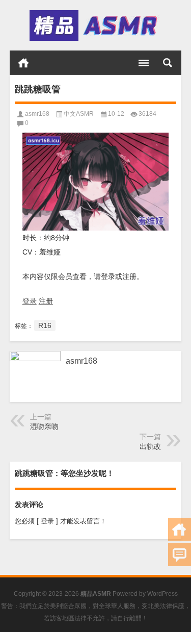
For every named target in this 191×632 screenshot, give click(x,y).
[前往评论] (179, 554)
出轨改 (150, 446)
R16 (44, 325)
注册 (46, 301)
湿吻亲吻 (44, 426)
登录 (29, 301)
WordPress (162, 593)
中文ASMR (79, 113)
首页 (23, 62)
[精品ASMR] (95, 25)
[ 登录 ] (47, 521)
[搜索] (167, 62)
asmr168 (37, 113)
